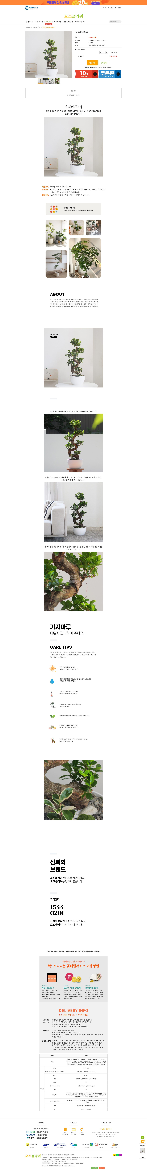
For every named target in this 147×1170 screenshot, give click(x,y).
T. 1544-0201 (53, 1163)
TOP (143, 1157)
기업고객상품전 (68, 22)
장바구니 (104, 63)
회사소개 (44, 1155)
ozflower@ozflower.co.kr (77, 1163)
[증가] (106, 52)
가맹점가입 (94, 1168)
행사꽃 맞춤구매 (80, 22)
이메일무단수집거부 (69, 1155)
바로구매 (92, 63)
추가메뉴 (118, 8)
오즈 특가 (48, 22)
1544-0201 (106, 1129)
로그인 (105, 8)
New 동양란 (57, 22)
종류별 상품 (36, 27)
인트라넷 (101, 1168)
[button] (70, 32)
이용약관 (50, 1155)
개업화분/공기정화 (48, 27)
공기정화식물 (39, 22)
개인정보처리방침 (58, 1155)
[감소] (100, 52)
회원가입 (110, 8)
